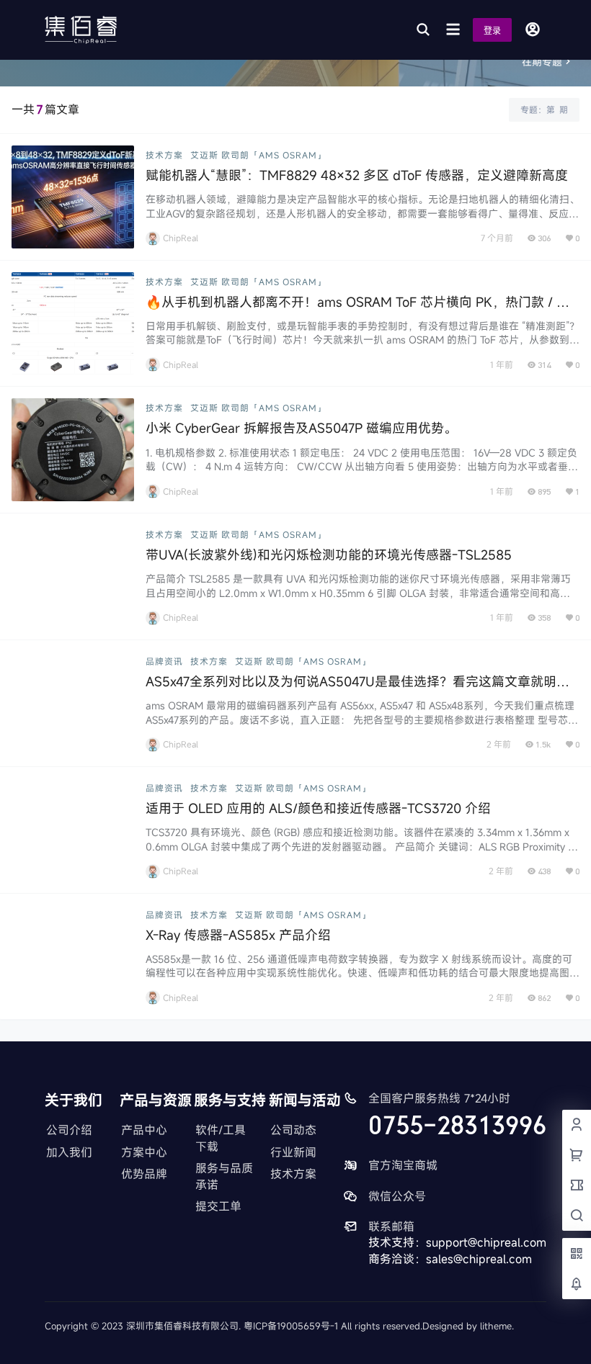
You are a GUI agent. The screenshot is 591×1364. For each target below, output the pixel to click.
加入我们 (69, 1152)
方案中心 (144, 1152)
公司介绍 (69, 1130)
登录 (492, 30)
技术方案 (164, 155)
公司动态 (293, 1130)
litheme (496, 1325)
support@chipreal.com (486, 1242)
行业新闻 (293, 1152)
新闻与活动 (305, 1100)
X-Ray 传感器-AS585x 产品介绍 (238, 934)
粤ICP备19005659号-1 (291, 1325)
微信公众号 (397, 1196)
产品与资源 (156, 1100)
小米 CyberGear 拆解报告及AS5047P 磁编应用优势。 (301, 427)
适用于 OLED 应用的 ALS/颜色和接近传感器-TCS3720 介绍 (318, 808)
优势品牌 (144, 1174)
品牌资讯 (164, 661)
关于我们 (73, 1100)
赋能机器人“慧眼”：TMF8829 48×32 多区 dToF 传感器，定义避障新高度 (357, 175)
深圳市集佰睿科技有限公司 (182, 1325)
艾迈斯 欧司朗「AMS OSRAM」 (258, 155)
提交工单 (218, 1206)
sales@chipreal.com (479, 1259)
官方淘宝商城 (402, 1165)
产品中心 (144, 1130)
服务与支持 (230, 1100)
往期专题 (542, 61)
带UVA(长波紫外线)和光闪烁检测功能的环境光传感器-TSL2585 (329, 554)
